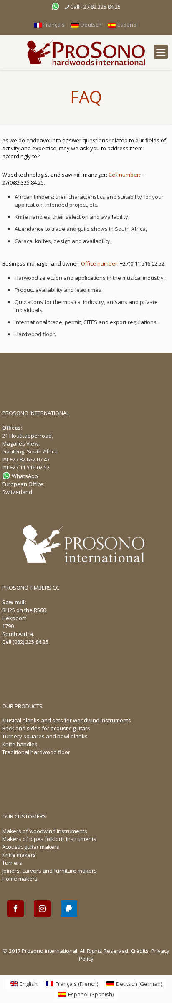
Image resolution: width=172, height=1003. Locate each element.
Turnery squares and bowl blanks (45, 736)
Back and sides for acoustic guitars (46, 728)
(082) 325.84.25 (30, 642)
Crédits (140, 951)
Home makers (20, 878)
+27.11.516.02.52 (30, 467)
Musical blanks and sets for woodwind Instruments (66, 720)
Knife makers (19, 855)
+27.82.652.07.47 (30, 459)
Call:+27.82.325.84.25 (95, 6)
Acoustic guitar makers (30, 847)
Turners (12, 862)
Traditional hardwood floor (36, 752)
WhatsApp (24, 476)
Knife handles (20, 744)
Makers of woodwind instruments (44, 831)
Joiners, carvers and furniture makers (49, 870)
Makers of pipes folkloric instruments (49, 839)
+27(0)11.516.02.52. (143, 263)
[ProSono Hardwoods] (86, 52)
